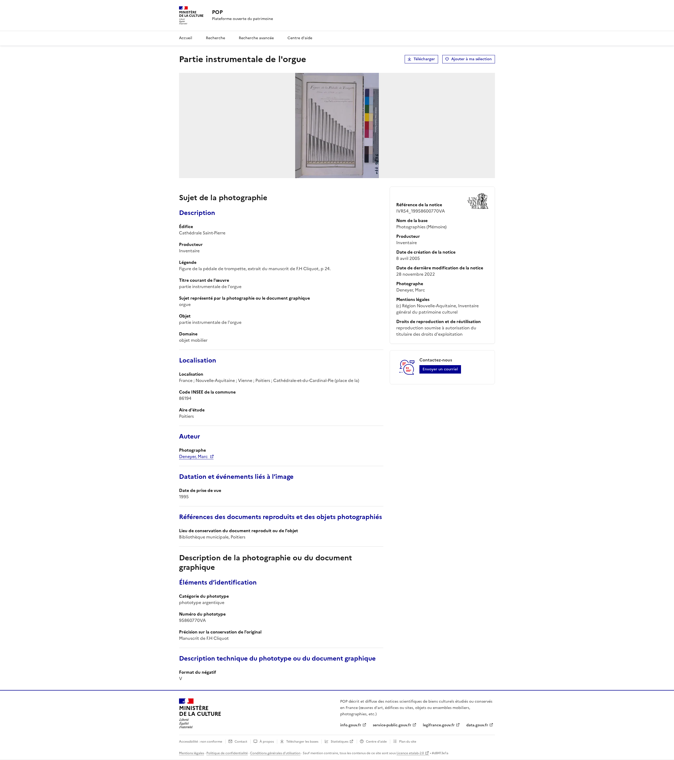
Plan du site (407, 741)
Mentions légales (191, 753)
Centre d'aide (300, 38)
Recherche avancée (256, 38)
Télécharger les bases (302, 741)
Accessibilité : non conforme (200, 741)
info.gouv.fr (350, 725)
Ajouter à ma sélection (471, 59)
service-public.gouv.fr (392, 725)
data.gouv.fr (477, 725)
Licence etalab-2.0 (410, 753)
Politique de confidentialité (227, 753)
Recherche (215, 38)
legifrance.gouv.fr (439, 725)
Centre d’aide (376, 741)
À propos (267, 741)
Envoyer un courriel (440, 369)
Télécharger (424, 59)
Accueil (185, 38)
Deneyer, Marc (193, 456)
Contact (241, 741)
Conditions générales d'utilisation (275, 753)
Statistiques (339, 741)
